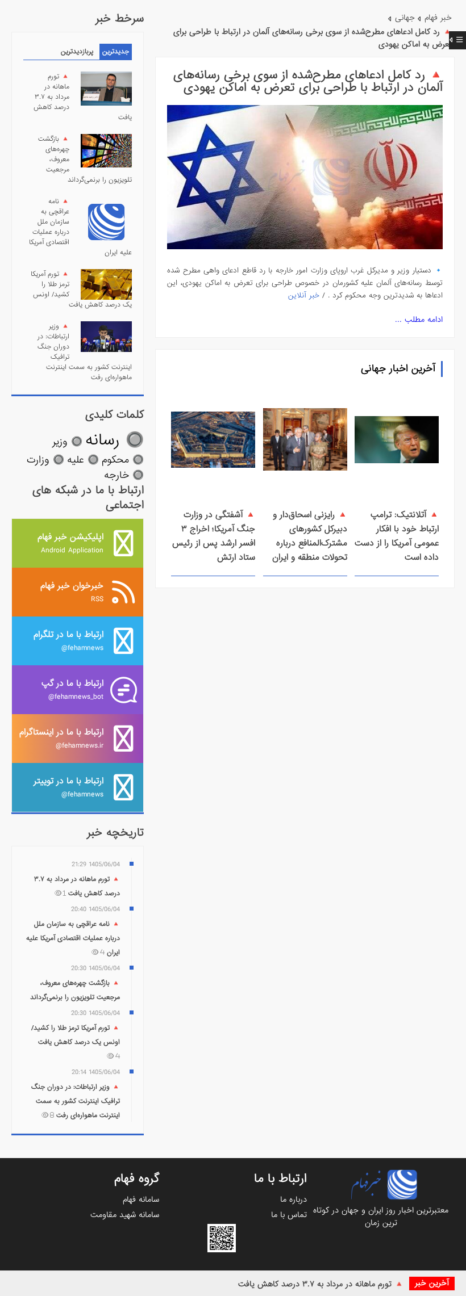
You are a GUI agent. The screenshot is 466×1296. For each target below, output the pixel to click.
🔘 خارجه (124, 475)
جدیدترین (115, 52)
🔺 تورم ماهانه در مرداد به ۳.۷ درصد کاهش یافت (320, 1284)
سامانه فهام (141, 1199)
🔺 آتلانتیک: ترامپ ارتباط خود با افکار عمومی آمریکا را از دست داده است (397, 536)
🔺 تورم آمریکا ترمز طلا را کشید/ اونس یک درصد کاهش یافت (75, 1041)
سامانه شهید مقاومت (124, 1215)
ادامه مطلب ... (419, 319)
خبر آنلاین (303, 295)
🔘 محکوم (123, 460)
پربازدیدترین (77, 52)
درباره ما (293, 1199)
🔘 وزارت (45, 460)
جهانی (405, 17)
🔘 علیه (83, 460)
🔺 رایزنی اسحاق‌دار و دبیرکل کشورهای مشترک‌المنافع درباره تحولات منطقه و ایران (309, 536)
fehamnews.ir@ (61, 738)
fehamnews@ (68, 640)
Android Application (70, 543)
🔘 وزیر (67, 442)
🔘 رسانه (114, 440)
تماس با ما (289, 1215)
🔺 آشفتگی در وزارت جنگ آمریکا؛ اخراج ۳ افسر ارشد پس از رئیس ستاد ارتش (213, 536)
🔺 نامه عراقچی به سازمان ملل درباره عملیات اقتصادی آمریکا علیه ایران (73, 938)
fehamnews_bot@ (72, 689)
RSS (71, 592)
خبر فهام (438, 17)
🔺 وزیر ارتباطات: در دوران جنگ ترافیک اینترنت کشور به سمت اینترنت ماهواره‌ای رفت (75, 1101)
